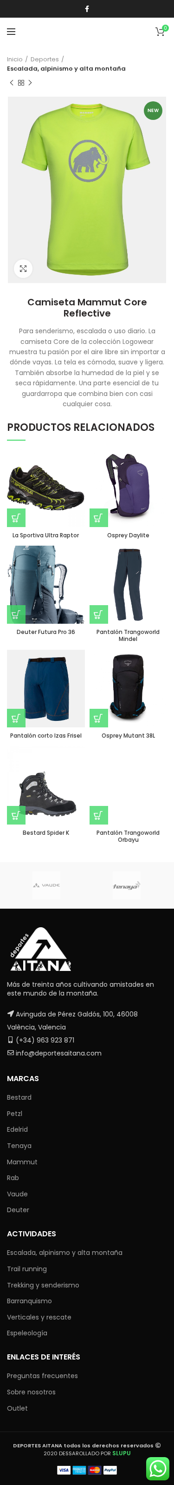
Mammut (22, 1162)
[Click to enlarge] (23, 268)
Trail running (27, 1269)
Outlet (17, 1408)
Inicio (15, 59)
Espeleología (27, 1333)
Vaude (17, 1194)
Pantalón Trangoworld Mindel (128, 635)
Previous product (11, 82)
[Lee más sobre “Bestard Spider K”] (16, 815)
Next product (30, 82)
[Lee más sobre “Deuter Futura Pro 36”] (16, 614)
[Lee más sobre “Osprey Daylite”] (99, 517)
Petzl (14, 1113)
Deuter (18, 1209)
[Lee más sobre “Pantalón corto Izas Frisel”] (16, 718)
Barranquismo (29, 1301)
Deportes (45, 59)
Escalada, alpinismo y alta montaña (66, 68)
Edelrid (17, 1129)
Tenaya (19, 1145)
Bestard (19, 1097)
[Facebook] (87, 9)
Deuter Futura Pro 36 (46, 632)
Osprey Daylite (128, 535)
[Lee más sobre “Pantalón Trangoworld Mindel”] (99, 614)
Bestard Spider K (46, 833)
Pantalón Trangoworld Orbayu (128, 836)
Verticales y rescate (39, 1317)
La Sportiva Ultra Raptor (46, 535)
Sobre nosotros (31, 1392)
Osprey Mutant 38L (128, 735)
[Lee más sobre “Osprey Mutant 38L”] (99, 718)
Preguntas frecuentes (42, 1375)
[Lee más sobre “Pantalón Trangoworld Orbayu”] (99, 815)
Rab (13, 1177)
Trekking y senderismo (43, 1285)
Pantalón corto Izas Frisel (46, 735)
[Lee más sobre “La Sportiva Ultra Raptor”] (16, 517)
